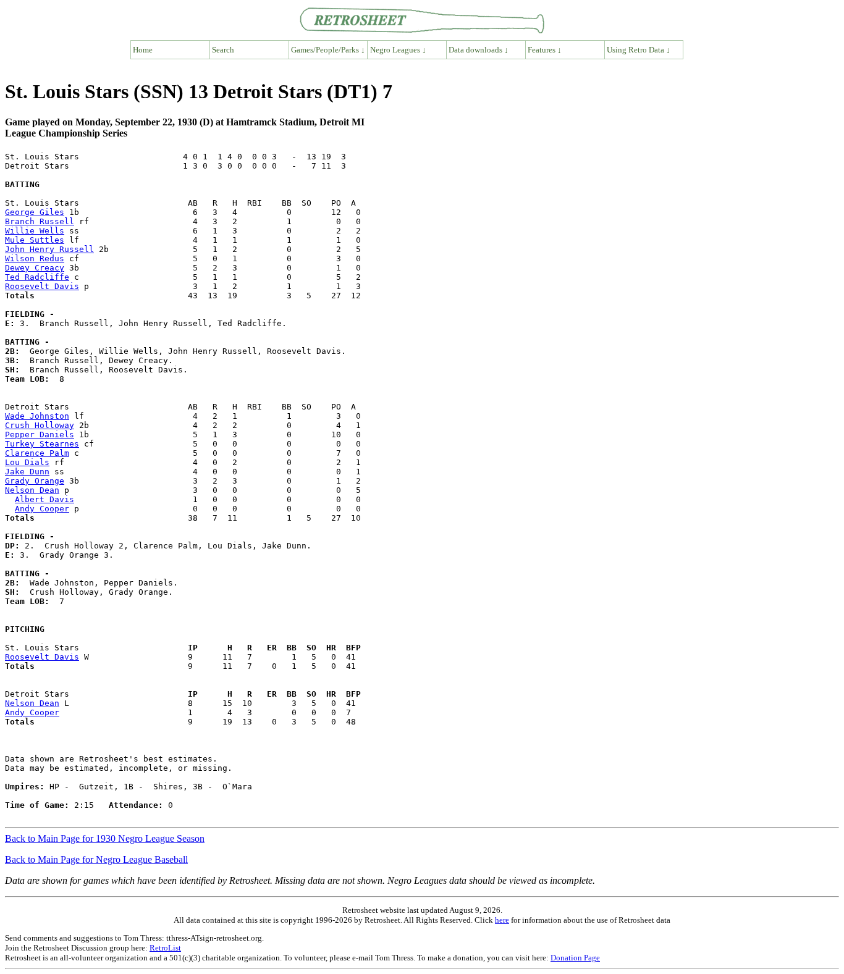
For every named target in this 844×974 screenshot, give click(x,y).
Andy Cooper (42, 508)
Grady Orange (34, 480)
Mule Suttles (34, 240)
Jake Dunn (27, 471)
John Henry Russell (49, 249)
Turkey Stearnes (42, 443)
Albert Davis (44, 499)
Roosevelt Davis (42, 286)
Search (223, 49)
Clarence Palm (37, 453)
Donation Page (575, 957)
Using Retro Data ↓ (638, 49)
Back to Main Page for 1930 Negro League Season (105, 838)
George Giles (34, 212)
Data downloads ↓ (479, 49)
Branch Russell (39, 221)
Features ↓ (545, 49)
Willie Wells (34, 230)
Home (143, 49)
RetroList (165, 947)
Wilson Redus (34, 258)
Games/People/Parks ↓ (328, 49)
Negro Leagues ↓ (398, 49)
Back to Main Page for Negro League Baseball (96, 859)
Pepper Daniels (39, 434)
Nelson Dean (32, 490)
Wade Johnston (37, 416)
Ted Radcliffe (37, 277)
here (502, 920)
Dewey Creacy (34, 267)
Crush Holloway (39, 425)
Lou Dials (27, 462)
